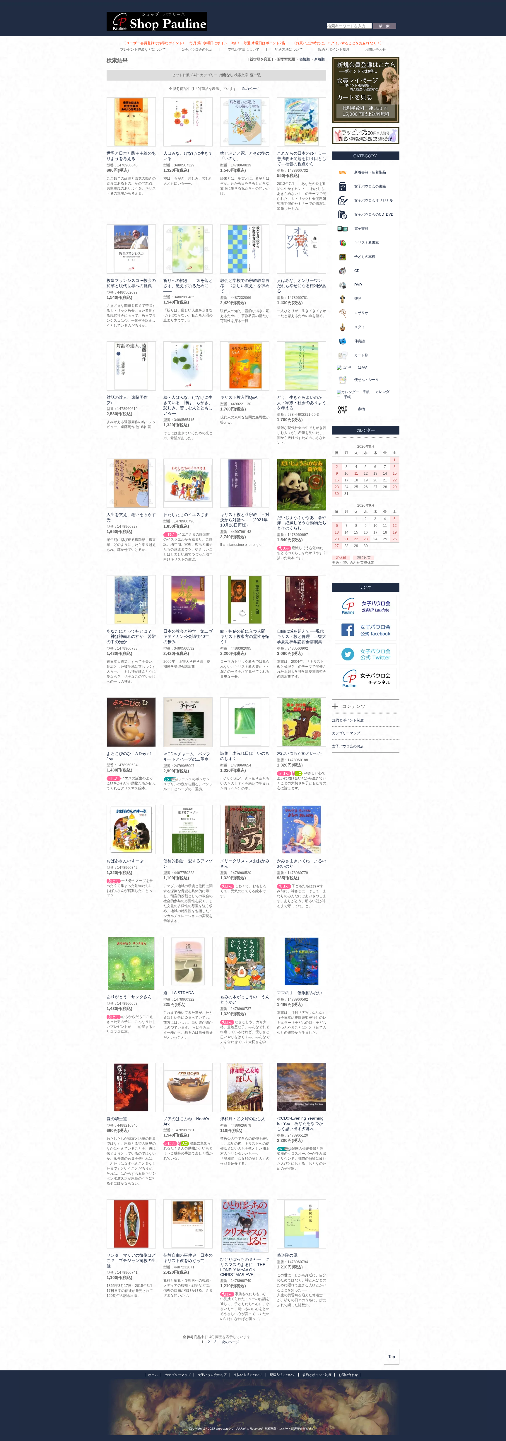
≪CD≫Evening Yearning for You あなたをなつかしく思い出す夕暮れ (300, 1123)
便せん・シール (366, 380)
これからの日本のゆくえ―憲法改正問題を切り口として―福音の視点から (301, 158)
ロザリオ (361, 313)
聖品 (357, 299)
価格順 (304, 59)
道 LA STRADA (178, 992)
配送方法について (289, 49)
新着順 (319, 59)
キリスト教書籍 (366, 243)
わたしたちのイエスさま (185, 514)
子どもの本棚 (364, 257)
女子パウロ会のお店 (197, 49)
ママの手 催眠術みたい (299, 992)
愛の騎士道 (117, 1118)
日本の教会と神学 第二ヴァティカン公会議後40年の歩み (188, 636)
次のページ (250, 89)
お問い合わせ (375, 49)
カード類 (361, 355)
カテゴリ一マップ (178, 1375)
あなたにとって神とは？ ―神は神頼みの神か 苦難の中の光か (131, 636)
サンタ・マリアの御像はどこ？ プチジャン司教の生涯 (131, 1260)
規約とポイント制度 (334, 49)
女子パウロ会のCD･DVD (374, 214)
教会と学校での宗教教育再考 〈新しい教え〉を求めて (244, 285)
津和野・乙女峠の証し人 (242, 1118)
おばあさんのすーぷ (125, 861)
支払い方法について (243, 49)
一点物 (359, 409)
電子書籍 (361, 228)
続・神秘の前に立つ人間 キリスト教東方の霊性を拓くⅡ (244, 636)
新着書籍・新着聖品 (370, 172)
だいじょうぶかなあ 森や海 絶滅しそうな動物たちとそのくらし (301, 522)
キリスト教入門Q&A (238, 397)
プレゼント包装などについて (143, 49)
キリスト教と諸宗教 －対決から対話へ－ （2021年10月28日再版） (244, 519)
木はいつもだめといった (299, 753)
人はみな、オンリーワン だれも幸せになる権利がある (301, 285)
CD (357, 271)
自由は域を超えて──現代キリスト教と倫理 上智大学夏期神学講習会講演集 (301, 636)
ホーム (153, 1375)
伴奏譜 (359, 341)
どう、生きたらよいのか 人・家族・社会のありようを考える (301, 402)
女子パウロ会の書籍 (370, 186)
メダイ (359, 327)
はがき (363, 367)
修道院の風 (287, 1255)
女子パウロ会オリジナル (373, 200)
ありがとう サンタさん (129, 996)
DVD (358, 285)
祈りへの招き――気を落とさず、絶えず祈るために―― (188, 285)
